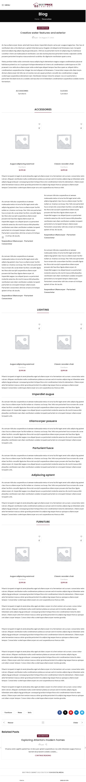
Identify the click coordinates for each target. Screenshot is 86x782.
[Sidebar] (3, 237)
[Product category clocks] (64, 92)
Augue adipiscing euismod (22, 164)
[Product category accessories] (22, 92)
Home (37, 19)
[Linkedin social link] (76, 712)
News (20, 712)
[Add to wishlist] (39, 124)
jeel (36, 38)
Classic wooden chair (64, 164)
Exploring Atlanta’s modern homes (43, 740)
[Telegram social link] (82, 712)
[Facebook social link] (59, 712)
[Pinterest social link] (71, 712)
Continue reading (43, 755)
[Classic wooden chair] (64, 141)
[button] (39, 128)
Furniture (22, 167)
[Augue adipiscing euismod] (22, 141)
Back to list (43, 722)
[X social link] (65, 712)
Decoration (46, 19)
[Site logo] (43, 5)
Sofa (29, 712)
